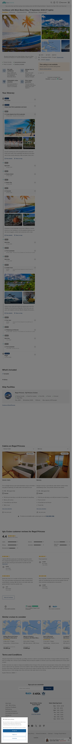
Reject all (14, 734)
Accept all (14, 730)
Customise (14, 738)
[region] (14, 730)
